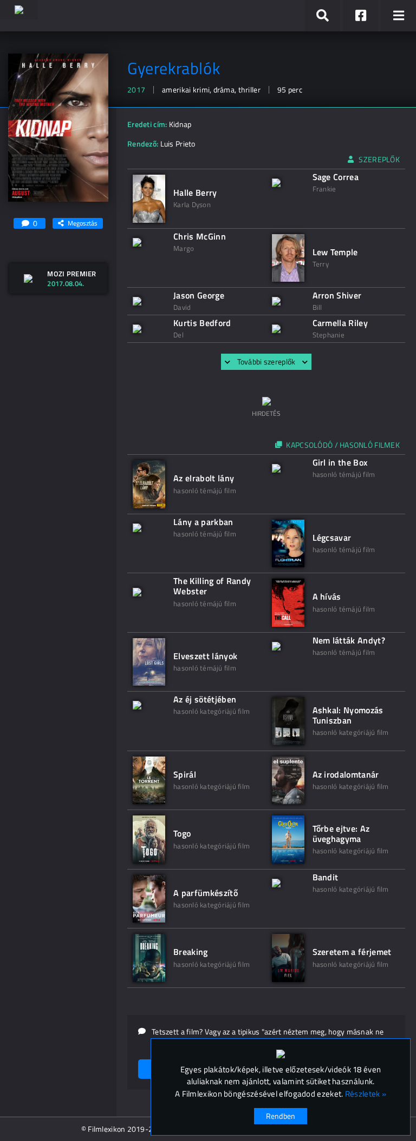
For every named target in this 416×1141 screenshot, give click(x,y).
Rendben (281, 1116)
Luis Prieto (178, 143)
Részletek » (365, 1094)
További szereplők (266, 361)
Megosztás (83, 223)
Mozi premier (71, 273)
